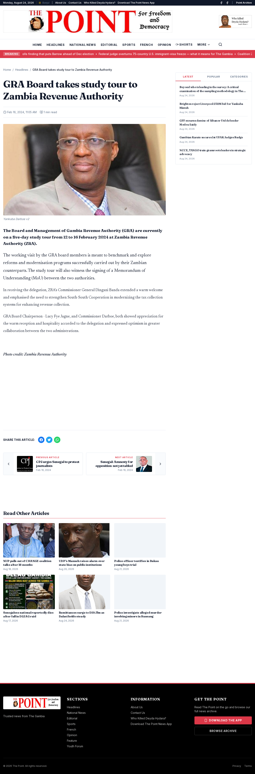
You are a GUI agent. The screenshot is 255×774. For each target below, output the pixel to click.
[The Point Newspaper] (227, 2)
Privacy (236, 765)
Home (37, 44)
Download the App (225, 720)
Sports (128, 44)
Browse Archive (223, 731)
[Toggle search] (220, 44)
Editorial (109, 44)
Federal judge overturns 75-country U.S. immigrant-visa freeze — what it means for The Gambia (142, 54)
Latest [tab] (188, 76)
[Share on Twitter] (49, 440)
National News (83, 44)
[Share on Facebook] (41, 440)
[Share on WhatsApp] (57, 440)
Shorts (185, 44)
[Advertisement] (84, 396)
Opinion (164, 44)
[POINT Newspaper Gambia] (221, 2)
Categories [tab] (239, 76)
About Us (60, 2)
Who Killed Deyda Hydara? (99, 2)
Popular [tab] (213, 76)
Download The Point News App (136, 2)
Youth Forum (75, 746)
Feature (72, 740)
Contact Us (75, 2)
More (202, 44)
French (146, 44)
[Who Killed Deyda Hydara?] (235, 21)
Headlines (56, 44)
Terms (248, 765)
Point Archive (244, 2)
